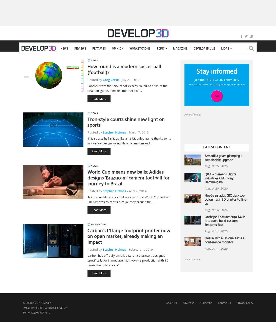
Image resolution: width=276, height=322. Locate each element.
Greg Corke (111, 80)
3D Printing (98, 224)
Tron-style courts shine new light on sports (126, 123)
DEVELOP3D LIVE (204, 48)
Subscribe (206, 303)
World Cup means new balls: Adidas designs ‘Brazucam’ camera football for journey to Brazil (128, 178)
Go (217, 96)
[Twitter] (246, 36)
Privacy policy (245, 303)
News (64, 48)
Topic (161, 48)
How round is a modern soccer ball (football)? (124, 70)
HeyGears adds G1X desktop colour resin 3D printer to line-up (226, 200)
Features (99, 48)
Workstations (140, 48)
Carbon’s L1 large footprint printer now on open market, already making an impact (128, 237)
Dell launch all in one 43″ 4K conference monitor (224, 241)
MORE (225, 48)
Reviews (80, 48)
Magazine (180, 48)
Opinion (117, 48)
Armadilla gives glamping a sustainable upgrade (223, 158)
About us (171, 303)
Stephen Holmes (114, 132)
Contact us (224, 303)
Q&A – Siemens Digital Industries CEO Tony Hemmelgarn (221, 179)
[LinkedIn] (251, 36)
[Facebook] (241, 36)
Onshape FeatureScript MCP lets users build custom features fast (225, 221)
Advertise (188, 303)
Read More (99, 99)
